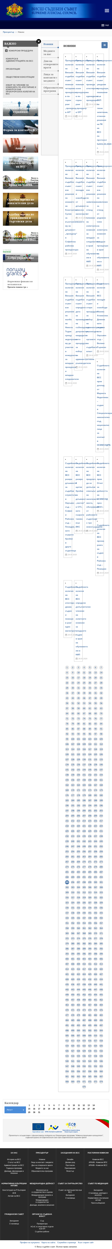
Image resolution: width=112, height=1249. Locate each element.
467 (89, 1005)
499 (72, 1030)
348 (89, 918)
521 (78, 1046)
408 (72, 964)
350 (101, 918)
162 (67, 785)
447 (95, 990)
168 (101, 785)
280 (101, 867)
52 (78, 703)
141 (67, 770)
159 (89, 780)
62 (95, 708)
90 (95, 729)
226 (72, 831)
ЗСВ (14, 1193)
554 (67, 1071)
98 (101, 734)
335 (95, 908)
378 (101, 938)
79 (73, 724)
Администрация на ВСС (14, 1165)
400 (67, 959)
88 (84, 729)
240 (72, 841)
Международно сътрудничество (42, 1201)
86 (73, 729)
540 (67, 1061)
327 (89, 903)
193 (84, 805)
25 (84, 683)
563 (78, 1076)
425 (89, 974)
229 (89, 831)
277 (84, 867)
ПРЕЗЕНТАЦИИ (13, 69)
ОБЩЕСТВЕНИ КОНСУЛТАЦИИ (20, 77)
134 (67, 765)
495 (89, 1025)
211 (67, 821)
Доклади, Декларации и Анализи (14, 1172)
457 (72, 1000)
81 (84, 724)
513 (72, 1041)
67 (84, 713)
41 (95, 693)
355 (89, 923)
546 (101, 1061)
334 (89, 908)
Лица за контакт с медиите (42, 1162)
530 (89, 1051)
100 (72, 739)
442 (67, 990)
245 (101, 841)
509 (89, 1036)
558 (89, 1071)
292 (89, 877)
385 (101, 944)
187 (89, 800)
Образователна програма (50, 89)
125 (95, 754)
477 (67, 1015)
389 (84, 949)
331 (72, 908)
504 (101, 1030)
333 (84, 908)
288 (67, 877)
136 (78, 765)
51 (73, 703)
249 (84, 846)
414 (67, 969)
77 (101, 719)
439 (89, 984)
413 (101, 964)
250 (89, 846)
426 (95, 974)
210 (101, 816)
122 (78, 754)
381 (78, 944)
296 (72, 882)
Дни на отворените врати (50, 64)
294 (101, 877)
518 (101, 1041)
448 (101, 990)
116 (84, 749)
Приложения (70, 1168)
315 (101, 892)
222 (89, 826)
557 (84, 1071)
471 (72, 1010)
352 (72, 923)
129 (78, 759)
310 (72, 892)
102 (84, 739)
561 (67, 1076)
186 (84, 800)
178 (78, 795)
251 (95, 846)
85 (67, 729)
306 (89, 887)
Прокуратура (42, 1224)
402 (78, 959)
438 (84, 984)
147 (101, 770)
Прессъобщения (98, 1203)
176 (67, 795)
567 (101, 1076)
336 (101, 908)
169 (67, 790)
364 (101, 928)
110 (89, 744)
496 (95, 1025)
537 (89, 1056)
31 (78, 688)
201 (89, 811)
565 (89, 1076)
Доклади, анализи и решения (42, 1205)
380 (72, 944)
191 (72, 805)
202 (95, 811)
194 (89, 805)
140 (101, 765)
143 (78, 770)
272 (95, 862)
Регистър (70, 1171)
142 (72, 770)
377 (95, 938)
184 (72, 800)
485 (72, 1020)
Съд (42, 1221)
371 (101, 933)
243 (89, 841)
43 (67, 698)
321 (95, 898)
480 (84, 1015)
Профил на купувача (30, 1242)
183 (67, 800)
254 (72, 851)
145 (89, 770)
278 (89, 867)
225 (67, 831)
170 (72, 790)
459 (84, 1000)
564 (84, 1076)
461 (95, 1000)
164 (78, 785)
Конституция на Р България (14, 1190)
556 (78, 1071)
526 (67, 1051)
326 (84, 903)
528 (78, 1051)
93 (73, 734)
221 (84, 826)
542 (78, 1061)
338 (72, 913)
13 (95, 673)
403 (84, 959)
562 (72, 1076)
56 (101, 703)
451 (78, 995)
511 (101, 1036)
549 (78, 1066)
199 (78, 811)
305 (84, 887)
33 (90, 688)
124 (89, 754)
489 (95, 1020)
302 (67, 887)
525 (101, 1046)
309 (67, 892)
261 (72, 857)
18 (84, 678)
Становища (70, 1198)
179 (84, 795)
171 (78, 790)
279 (95, 867)
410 (84, 964)
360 (78, 928)
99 (67, 739)
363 (95, 928)
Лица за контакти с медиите (50, 77)
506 (72, 1036)
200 (84, 811)
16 (73, 678)
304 (78, 887)
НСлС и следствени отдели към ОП (42, 1228)
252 (101, 846)
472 (78, 1010)
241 (78, 841)
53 (84, 703)
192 (78, 805)
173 (89, 790)
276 (78, 867)
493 (78, 1025)
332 (78, 908)
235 (84, 836)
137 (84, 765)
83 (95, 724)
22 (67, 683)
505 (67, 1036)
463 (67, 1005)
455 (101, 995)
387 (72, 949)
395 (78, 954)
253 (67, 851)
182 (101, 795)
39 (84, 693)
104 (95, 739)
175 (101, 790)
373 (72, 938)
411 (89, 964)
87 (78, 729)
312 (84, 892)
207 (84, 816)
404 (89, 959)
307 (95, 887)
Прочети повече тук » (17, 287)
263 (84, 857)
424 (84, 974)
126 (101, 754)
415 (72, 969)
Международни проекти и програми (42, 1196)
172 (84, 790)
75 (90, 719)
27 (95, 683)
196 (101, 805)
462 (101, 1000)
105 (101, 739)
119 (101, 749)
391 (95, 949)
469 (101, 1005)
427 (101, 974)
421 (67, 974)
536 (84, 1056)
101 (78, 739)
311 (78, 892)
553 (101, 1066)
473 (84, 1010)
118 (95, 749)
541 (72, 1061)
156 (72, 780)
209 (95, 816)
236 (89, 836)
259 (101, 851)
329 (101, 903)
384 (95, 944)
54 (90, 703)
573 (95, 1082)
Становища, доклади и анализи (98, 1194)
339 (78, 913)
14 (101, 673)
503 (95, 1030)
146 (95, 770)
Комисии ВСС (98, 1159)
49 (101, 698)
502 (89, 1030)
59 (78, 708)
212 (72, 821)
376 (89, 938)
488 (89, 1020)
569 (72, 1082)
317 (72, 898)
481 (89, 1015)
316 (67, 898)
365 (67, 933)
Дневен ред (70, 1162)
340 (84, 913)
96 (90, 734)
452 (84, 995)
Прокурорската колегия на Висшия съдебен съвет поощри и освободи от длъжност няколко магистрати (83, 190)
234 (78, 836)
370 (95, 933)
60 (84, 708)
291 (84, 877)
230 (95, 831)
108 (78, 744)
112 (101, 744)
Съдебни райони (42, 1232)
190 (67, 805)
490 (101, 1020)
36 (67, 693)
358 (67, 928)
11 (84, 673)
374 (78, 938)
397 (89, 954)
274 (67, 867)
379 (67, 944)
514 (78, 1041)
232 (67, 836)
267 (67, 862)
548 (72, 1066)
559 (95, 1071)
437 (78, 984)
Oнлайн (70, 1159)
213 (78, 821)
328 (95, 903)
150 (78, 775)
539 (101, 1056)
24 (78, 683)
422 (72, 974)
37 (73, 693)
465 (78, 1005)
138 (89, 765)
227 (78, 831)
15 (67, 678)
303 (72, 887)
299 (89, 882)
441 (101, 984)
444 (78, 990)
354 (84, 923)
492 (72, 1025)
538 (95, 1056)
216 (95, 821)
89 (90, 729)
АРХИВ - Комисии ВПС (98, 1162)
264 (89, 857)
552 (95, 1066)
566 (95, 1076)
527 (72, 1051)
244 (95, 841)
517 (95, 1041)
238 (101, 836)
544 (89, 1061)
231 (101, 831)
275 (72, 867)
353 (78, 923)
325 (78, 903)
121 (72, 754)
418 (89, 969)
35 (101, 688)
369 (89, 933)
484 (67, 1020)
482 (95, 1015)
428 (67, 979)
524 (95, 1046)
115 (78, 749)
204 (67, 816)
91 (101, 729)
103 (89, 739)
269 (78, 862)
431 (84, 979)
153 (95, 775)
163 (72, 785)
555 (72, 1071)
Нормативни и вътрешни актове (98, 1199)
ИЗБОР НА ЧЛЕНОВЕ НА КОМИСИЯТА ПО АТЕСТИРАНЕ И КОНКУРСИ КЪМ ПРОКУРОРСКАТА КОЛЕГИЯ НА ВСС (21, 89)
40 (90, 693)
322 (101, 898)
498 (67, 1030)
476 (101, 1010)
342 (95, 913)
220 (78, 826)
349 (95, 918)
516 (89, 1041)
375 (84, 938)
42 (101, 693)
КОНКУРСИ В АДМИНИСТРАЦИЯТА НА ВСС (19, 60)
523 (89, 1046)
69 (95, 713)
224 (101, 826)
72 (73, 719)
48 (95, 698)
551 (89, 1066)
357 (101, 923)
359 (72, 928)
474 (89, 1010)
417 (84, 969)
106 (67, 744)
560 (101, 1071)
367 (78, 933)
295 (67, 882)
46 (84, 698)
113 (67, 749)
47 (90, 698)
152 (89, 775)
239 (67, 841)
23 (73, 683)
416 (78, 969)
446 (89, 990)
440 (95, 984)
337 (67, 913)
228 (84, 831)
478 (72, 1015)
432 (89, 979)
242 (84, 841)
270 (84, 862)
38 (78, 693)
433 (95, 979)
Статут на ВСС (14, 1162)
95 (84, 734)
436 (72, 984)
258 (95, 851)
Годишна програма (14, 1168)
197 (67, 811)
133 (101, 759)
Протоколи (70, 1165)
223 (95, 826)
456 (67, 1000)
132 (95, 759)
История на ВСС (14, 1159)
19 (90, 678)
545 (95, 1061)
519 (67, 1046)
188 (95, 800)
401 (72, 959)
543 (84, 1061)
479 (78, 1015)
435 (67, 984)
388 (78, 949)
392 (101, 949)
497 (101, 1025)
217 (101, 821)
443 (72, 990)
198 (72, 811)
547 (67, 1066)
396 (84, 954)
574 (101, 1082)
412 (95, 964)
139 (95, 765)
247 (72, 846)
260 (67, 857)
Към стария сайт (86, 1242)
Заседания (70, 1195)
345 (72, 918)
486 (78, 1020)
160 (95, 780)
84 (101, 724)
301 (101, 882)
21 (101, 678)
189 (101, 800)
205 (72, 816)
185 (78, 800)
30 (73, 688)
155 (67, 780)
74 (84, 719)
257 (89, 851)
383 (89, 944)
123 (84, 754)
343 (101, 913)
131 (89, 759)
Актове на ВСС (14, 1196)
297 (78, 882)
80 (78, 724)
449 (67, 995)
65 (73, 713)
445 (84, 990)
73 (78, 719)
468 (95, 1005)
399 (101, 954)
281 (67, 872)
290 (78, 877)
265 (95, 857)
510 (95, 1036)
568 (67, 1082)
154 (101, 775)
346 (78, 918)
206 (78, 816)
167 (95, 785)
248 (78, 846)
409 (78, 964)
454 (95, 995)
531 (95, 1051)
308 (101, 887)
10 (78, 673)
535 (78, 1056)
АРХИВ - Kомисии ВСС (98, 1165)
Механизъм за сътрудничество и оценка (42, 1191)
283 (78, 872)
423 (78, 974)
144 (84, 770)
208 (89, 816)
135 (72, 765)
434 (101, 979)
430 (78, 979)
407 (67, 964)
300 (95, 882)
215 (89, 821)
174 (95, 790)
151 (84, 775)
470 (67, 1010)
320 (89, 898)
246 (67, 846)
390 (89, 949)
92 (67, 734)
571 (84, 1082)
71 (67, 719)
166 (89, 785)
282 (72, 872)
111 (95, 744)
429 (72, 979)
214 (84, 821)
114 (72, 749)
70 (101, 713)
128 (72, 759)
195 (95, 805)
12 (90, 673)
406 (101, 959)
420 (101, 969)
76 (95, 719)
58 (73, 708)
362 (89, 928)
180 (89, 795)
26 (90, 683)
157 (78, 780)
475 (95, 1010)
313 (89, 892)
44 (73, 698)
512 (67, 1041)
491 (67, 1025)
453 (89, 995)
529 (84, 1051)
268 (72, 862)
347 (84, 918)
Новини (48, 44)
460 (89, 1000)
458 (78, 1000)
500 (78, 1030)
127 (67, 759)
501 (84, 1030)
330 (67, 908)
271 (89, 862)
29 (67, 688)
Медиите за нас (49, 52)
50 (67, 703)
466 (84, 1005)
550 (84, 1066)
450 (72, 995)
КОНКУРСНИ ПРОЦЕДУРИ (21, 51)
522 (84, 1046)
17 (78, 678)
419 (95, 969)
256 (84, 851)
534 (72, 1056)
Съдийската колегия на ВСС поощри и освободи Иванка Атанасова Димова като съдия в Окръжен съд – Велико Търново (103, 315)
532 (101, 1051)
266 (101, 857)
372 (67, 938)
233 (72, 836)
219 (72, 826)
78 (67, 724)
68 (90, 713)
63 (101, 708)
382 (84, 944)
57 (67, 708)
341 (89, 913)
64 (67, 713)
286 (95, 872)
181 (95, 795)
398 (95, 954)
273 (101, 862)
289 (72, 877)
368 (84, 933)
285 (89, 872)
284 (84, 872)
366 (72, 933)
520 (72, 1046)
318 (78, 898)
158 (84, 780)
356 (95, 923)
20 (95, 678)
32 (84, 688)
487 (84, 1020)
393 (67, 954)
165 (84, 785)
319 (84, 898)
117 (89, 749)
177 (72, 795)
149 (72, 775)
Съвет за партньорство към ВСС (70, 1191)
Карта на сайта (48, 1242)
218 (67, 826)
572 (89, 1082)
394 (72, 954)
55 (95, 703)
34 (95, 688)
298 (84, 882)
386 (67, 949)
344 (67, 918)
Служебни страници (66, 1242)
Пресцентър (8, 32)
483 (101, 1015)
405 (95, 959)
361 (84, 928)
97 (95, 734)
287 (101, 872)
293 (95, 877)
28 (101, 683)
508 (84, 1036)
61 (90, 708)
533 (67, 1056)
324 (72, 903)
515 (84, 1041)
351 (67, 923)
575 (84, 1087)
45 (78, 698)
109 (84, 744)
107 (72, 744)
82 (90, 724)
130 (84, 759)
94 (78, 734)
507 (78, 1036)
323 (67, 903)
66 (78, 713)
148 (67, 775)
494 (84, 1025)
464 (72, 1005)
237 (95, 836)
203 (101, 811)
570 (78, 1082)
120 (67, 754)
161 (101, 780)
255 (78, 851)
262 (78, 857)
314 (95, 892)
